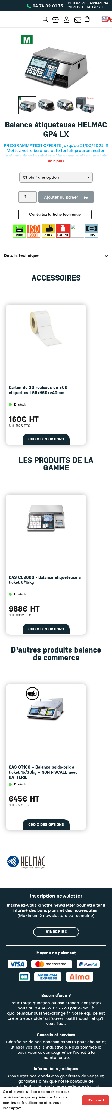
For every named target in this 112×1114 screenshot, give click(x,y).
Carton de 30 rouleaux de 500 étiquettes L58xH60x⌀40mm (38, 390)
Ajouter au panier (61, 197)
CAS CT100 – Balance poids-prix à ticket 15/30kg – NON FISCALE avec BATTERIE (43, 772)
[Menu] (105, 19)
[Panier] (87, 19)
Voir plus (56, 161)
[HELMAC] (26, 857)
